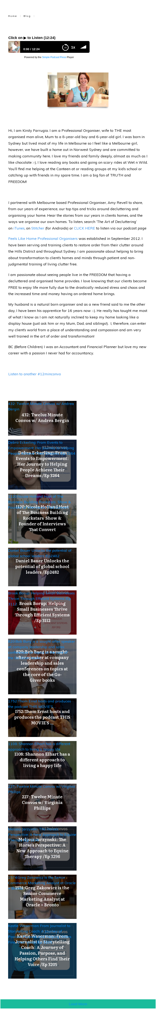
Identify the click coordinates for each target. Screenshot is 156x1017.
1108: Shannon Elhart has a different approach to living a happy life (39, 746)
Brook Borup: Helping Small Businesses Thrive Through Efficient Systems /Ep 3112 (41, 598)
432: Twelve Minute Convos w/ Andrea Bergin (41, 406)
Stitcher (37, 228)
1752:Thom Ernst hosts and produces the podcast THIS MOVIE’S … (39, 704)
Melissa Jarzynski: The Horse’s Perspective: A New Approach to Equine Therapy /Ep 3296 (42, 834)
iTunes (19, 228)
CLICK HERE (84, 228)
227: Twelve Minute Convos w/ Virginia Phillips (41, 789)
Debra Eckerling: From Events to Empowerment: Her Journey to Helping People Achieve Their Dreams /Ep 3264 (41, 448)
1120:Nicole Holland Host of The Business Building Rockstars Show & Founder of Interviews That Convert (39, 502)
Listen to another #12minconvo (34, 374)
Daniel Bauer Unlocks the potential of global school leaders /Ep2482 (40, 553)
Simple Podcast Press (54, 57)
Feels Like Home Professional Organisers (43, 238)
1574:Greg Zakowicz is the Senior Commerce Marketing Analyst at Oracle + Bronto (42, 883)
